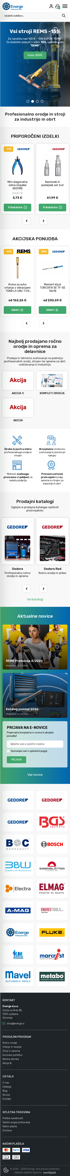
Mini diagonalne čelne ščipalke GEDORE (17, 185)
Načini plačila (10, 1126)
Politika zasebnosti (13, 1118)
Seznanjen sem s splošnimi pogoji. (29, 751)
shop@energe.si (15, 1023)
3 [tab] (37, 101)
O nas (6, 1082)
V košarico (15, 207)
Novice (6, 1094)
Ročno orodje (10, 1042)
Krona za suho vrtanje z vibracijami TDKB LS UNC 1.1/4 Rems (17, 289)
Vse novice (35, 775)
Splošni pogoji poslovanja (16, 1122)
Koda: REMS (35, 55)
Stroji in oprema (11, 1051)
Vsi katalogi (35, 599)
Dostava (7, 1130)
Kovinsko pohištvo (12, 1055)
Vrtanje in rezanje (12, 1047)
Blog (5, 1090)
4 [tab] (42, 101)
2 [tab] (32, 101)
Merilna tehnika (11, 1059)
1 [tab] (27, 101)
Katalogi (7, 1086)
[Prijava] (52, 6)
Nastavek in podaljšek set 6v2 (52, 183)
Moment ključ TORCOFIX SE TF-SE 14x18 (52, 287)
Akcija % (7, 1063)
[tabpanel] (35, 64)
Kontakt (7, 1099)
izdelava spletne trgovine (28, 1172)
